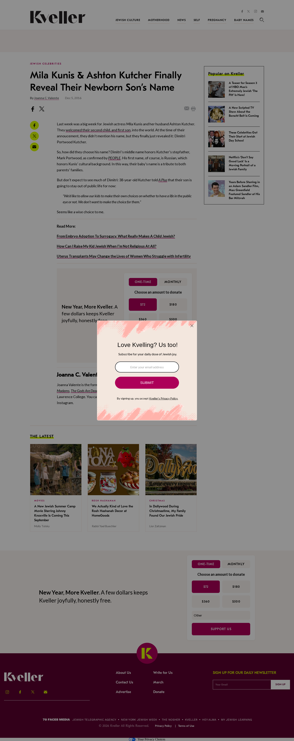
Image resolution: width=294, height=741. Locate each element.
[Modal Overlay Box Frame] (147, 370)
